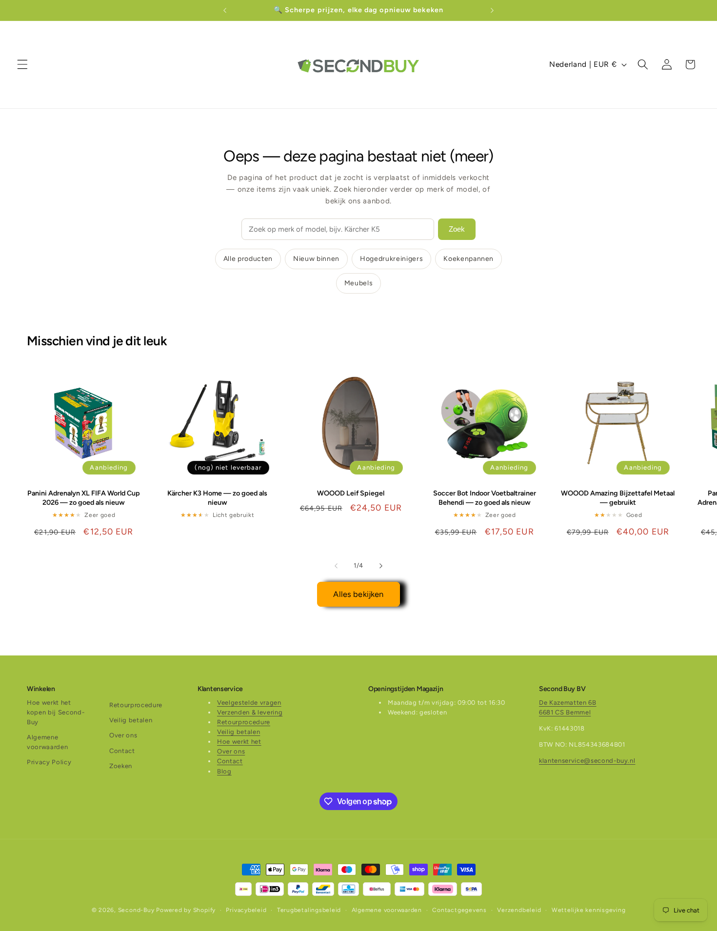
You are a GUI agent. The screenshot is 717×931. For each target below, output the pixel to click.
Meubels (358, 283)
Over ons (123, 735)
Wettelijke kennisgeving (589, 910)
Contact (122, 750)
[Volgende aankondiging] (492, 10)
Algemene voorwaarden (47, 742)
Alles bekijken (358, 594)
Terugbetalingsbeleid (309, 910)
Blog (224, 771)
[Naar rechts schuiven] (381, 565)
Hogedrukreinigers (391, 259)
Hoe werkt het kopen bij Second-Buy (55, 712)
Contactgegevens (459, 910)
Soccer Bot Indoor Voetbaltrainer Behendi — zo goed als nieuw (484, 498)
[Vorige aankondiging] (225, 10)
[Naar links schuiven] (336, 565)
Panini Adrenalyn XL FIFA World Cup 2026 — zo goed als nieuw (83, 498)
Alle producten (248, 259)
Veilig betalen (130, 720)
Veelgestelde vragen (249, 702)
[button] (22, 64)
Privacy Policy (49, 762)
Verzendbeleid (519, 910)
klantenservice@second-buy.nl (587, 760)
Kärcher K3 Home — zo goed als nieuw (217, 498)
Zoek (457, 229)
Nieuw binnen (316, 259)
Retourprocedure (135, 705)
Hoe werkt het (239, 741)
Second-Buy (136, 910)
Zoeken (120, 766)
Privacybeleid (246, 910)
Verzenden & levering (249, 712)
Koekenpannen (468, 259)
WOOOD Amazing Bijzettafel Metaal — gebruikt (618, 498)
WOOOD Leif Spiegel (350, 493)
